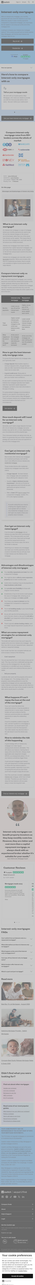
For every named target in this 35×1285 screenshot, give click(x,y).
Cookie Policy (22, 1271)
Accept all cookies (17, 1276)
